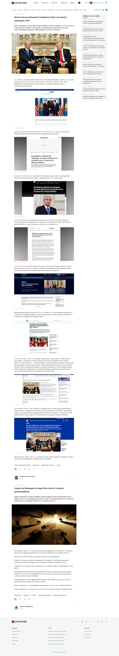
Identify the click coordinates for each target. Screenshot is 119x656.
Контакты (87, 634)
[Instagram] (15, 469)
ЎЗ (102, 2)
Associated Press (27, 176)
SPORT (72, 3)
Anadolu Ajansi (28, 408)
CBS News (17, 220)
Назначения (26, 10)
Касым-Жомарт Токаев (22, 465)
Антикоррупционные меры (56, 640)
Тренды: (14, 10)
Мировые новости (48, 465)
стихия (33, 595)
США (58, 465)
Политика (14, 634)
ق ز (100, 2)
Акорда (19, 10)
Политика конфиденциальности (57, 634)
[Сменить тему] (80, 2)
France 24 (40, 312)
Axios (16, 80)
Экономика (15, 640)
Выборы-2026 (78, 10)
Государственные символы (56, 637)
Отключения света (45, 595)
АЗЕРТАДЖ (18, 359)
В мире (14, 644)
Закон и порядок (36, 10)
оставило (52, 585)
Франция (18, 595)
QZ (88, 2)
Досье (44, 10)
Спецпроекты (51, 10)
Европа (26, 595)
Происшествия (16, 631)
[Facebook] (29, 469)
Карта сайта (88, 631)
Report (53, 501)
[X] (34, 469)
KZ (86, 2)
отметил (32, 457)
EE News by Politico (20, 266)
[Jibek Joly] (98, 10)
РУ (91, 2)
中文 (96, 2)
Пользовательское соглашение (57, 631)
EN (93, 2)
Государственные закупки (55, 644)
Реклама (87, 637)
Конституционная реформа (65, 10)
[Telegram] (24, 469)
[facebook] (90, 622)
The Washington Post (48, 132)
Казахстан (36, 465)
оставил (38, 589)
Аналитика (64, 2)
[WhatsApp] (20, 469)
